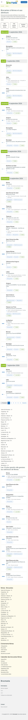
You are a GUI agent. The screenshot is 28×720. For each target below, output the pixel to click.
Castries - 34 (4, 444)
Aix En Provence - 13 (6, 418)
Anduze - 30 (4, 453)
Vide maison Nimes (14, 25)
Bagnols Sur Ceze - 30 (6, 440)
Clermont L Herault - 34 (6, 415)
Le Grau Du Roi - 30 (5, 432)
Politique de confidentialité (6, 695)
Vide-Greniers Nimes (5, 25)
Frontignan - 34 (4, 434)
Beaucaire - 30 (4, 446)
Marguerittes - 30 (5, 457)
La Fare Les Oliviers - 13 (6, 459)
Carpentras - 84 (4, 411)
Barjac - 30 (3, 422)
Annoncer (24, 2)
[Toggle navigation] (1, 2)
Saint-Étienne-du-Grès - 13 (7, 461)
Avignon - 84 (4, 413)
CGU (2, 690)
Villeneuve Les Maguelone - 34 (8, 438)
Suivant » (24, 403)
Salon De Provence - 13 (6, 409)
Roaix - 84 (3, 442)
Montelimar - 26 (5, 465)
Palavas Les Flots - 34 (6, 420)
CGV (2, 692)
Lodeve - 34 (4, 463)
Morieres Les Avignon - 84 (7, 451)
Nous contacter (4, 706)
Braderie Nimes (23, 25)
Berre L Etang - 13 (5, 428)
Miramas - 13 (4, 426)
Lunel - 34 (3, 430)
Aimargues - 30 (4, 436)
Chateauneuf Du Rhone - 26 (7, 455)
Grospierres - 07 (4, 424)
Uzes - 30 (3, 448)
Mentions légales (4, 688)
